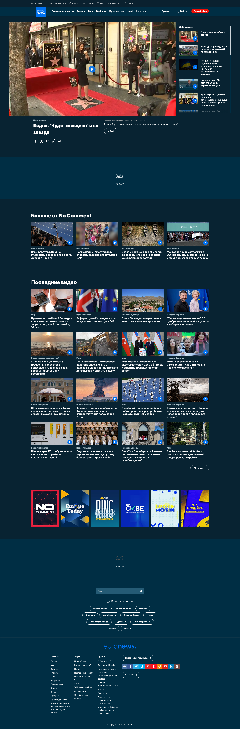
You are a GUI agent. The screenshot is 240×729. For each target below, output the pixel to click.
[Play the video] (92, 69)
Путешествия (116, 11)
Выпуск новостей (82, 665)
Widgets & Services (83, 687)
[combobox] (139, 3)
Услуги (77, 656)
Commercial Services (107, 665)
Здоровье (121, 621)
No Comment (37, 248)
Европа (81, 11)
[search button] (125, 3)
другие (101, 656)
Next (130, 11)
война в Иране (100, 608)
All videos (198, 468)
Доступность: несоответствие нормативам (105, 700)
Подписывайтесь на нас (136, 658)
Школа (112, 628)
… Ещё (111, 131)
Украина (143, 608)
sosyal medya (109, 615)
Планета (54, 672)
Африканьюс (80, 691)
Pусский (37, 3)
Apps (76, 683)
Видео (53, 692)
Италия (150, 615)
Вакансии (102, 693)
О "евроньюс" (104, 661)
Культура (141, 11)
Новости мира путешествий (45, 358)
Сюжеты (55, 656)
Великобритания (142, 621)
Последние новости (63, 11)
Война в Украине (123, 608)
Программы (56, 696)
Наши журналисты (59, 699)
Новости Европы (84, 314)
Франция (90, 615)
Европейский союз (99, 621)
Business (101, 11)
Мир (90, 11)
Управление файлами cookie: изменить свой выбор (108, 710)
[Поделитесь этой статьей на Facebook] (35, 141)
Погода (77, 669)
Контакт (101, 689)
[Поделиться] (48, 141)
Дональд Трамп (131, 615)
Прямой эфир (200, 11)
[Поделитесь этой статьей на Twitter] (41, 141)
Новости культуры (131, 314)
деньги (127, 628)
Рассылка (130, 675)
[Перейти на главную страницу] (41, 12)
